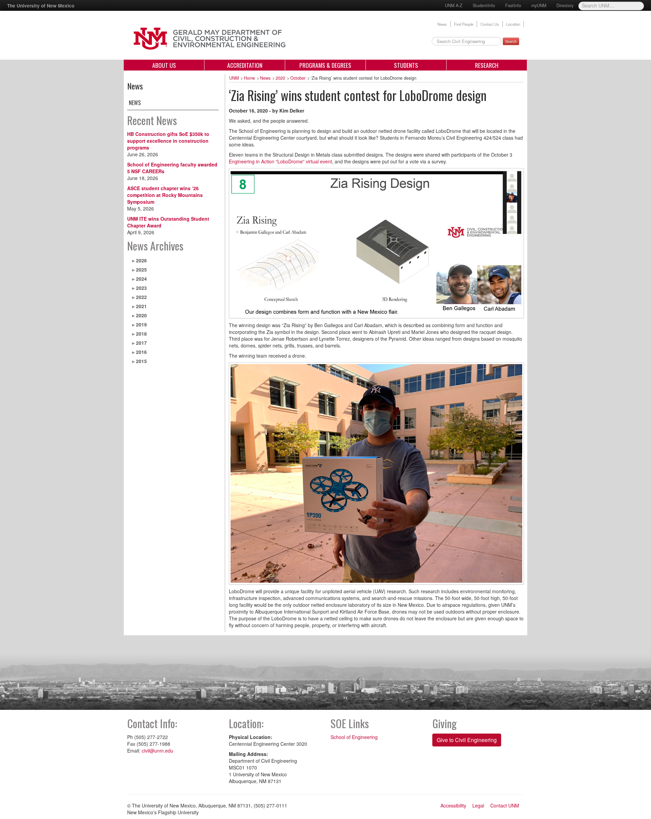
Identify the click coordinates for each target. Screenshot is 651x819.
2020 (141, 315)
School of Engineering (354, 737)
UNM (234, 78)
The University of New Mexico (40, 5)
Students (406, 65)
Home (249, 78)
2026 (141, 260)
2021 (141, 306)
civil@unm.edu (157, 750)
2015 (141, 361)
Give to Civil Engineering (467, 740)
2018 (141, 333)
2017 (141, 342)
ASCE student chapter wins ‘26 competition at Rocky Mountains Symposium (165, 195)
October (297, 78)
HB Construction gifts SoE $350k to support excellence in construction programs (168, 141)
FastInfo (513, 5)
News (442, 24)
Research (486, 65)
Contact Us (489, 24)
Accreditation (244, 65)
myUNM (538, 5)
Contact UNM (504, 805)
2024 (141, 278)
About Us (164, 65)
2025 (141, 269)
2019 (141, 324)
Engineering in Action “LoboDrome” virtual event (280, 161)
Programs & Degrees (325, 65)
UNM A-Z (453, 5)
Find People (463, 24)
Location (513, 24)
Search (511, 41)
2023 (141, 287)
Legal (478, 805)
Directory (564, 5)
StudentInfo (484, 5)
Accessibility (453, 805)
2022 (141, 297)
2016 (141, 351)
